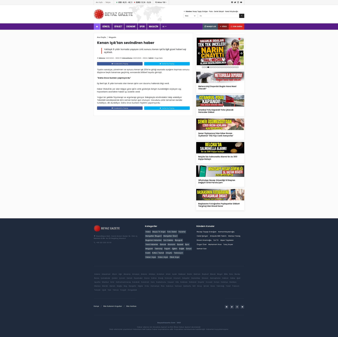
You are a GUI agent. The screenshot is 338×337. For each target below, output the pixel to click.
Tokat (228, 286)
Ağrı (120, 274)
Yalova (116, 290)
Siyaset (180, 244)
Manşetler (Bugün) (153, 236)
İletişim (108, 2)
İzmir (112, 282)
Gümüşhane (215, 278)
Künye (96, 306)
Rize (163, 286)
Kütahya (224, 282)
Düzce (147, 278)
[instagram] (238, 2)
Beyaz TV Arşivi (158, 231)
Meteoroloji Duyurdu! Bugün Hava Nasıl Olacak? (217, 87)
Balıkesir (182, 274)
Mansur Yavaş (234, 236)
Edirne (154, 278)
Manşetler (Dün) (170, 236)
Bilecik (213, 274)
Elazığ (160, 278)
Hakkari (225, 278)
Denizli (129, 278)
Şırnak (206, 286)
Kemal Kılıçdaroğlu (231, 11)
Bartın (189, 274)
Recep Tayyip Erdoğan (200, 11)
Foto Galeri (172, 231)
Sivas (212, 286)
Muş (125, 286)
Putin (211, 11)
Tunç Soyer (228, 244)
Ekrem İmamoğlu (204, 240)
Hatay (232, 278)
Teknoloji (158, 248)
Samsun (178, 286)
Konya (216, 282)
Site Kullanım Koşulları (112, 306)
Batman (197, 274)
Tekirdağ (220, 286)
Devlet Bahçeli (219, 11)
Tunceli (97, 290)
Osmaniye (155, 286)
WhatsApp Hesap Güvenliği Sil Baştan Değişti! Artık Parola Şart (216, 181)
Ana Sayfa (99, 2)
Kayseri (171, 282)
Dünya (188, 248)
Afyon (114, 274)
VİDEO (224, 26)
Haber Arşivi (150, 257)
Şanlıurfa (187, 286)
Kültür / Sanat (158, 253)
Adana (97, 274)
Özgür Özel (201, 244)
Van (109, 290)
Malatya (232, 282)
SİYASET (118, 26)
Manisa (97, 286)
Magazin (112, 37)
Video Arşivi (163, 257)
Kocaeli (209, 282)
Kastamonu (161, 282)
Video (148, 231)
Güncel (163, 244)
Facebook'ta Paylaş (120, 64)
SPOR (142, 26)
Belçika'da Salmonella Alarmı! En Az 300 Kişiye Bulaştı (217, 157)
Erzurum (177, 278)
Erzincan (168, 278)
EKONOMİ (130, 26)
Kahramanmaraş (123, 282)
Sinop (199, 286)
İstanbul (105, 282)
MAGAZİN (153, 26)
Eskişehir (186, 278)
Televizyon (178, 253)
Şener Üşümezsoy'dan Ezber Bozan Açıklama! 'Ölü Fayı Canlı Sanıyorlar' (215, 134)
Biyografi (178, 240)
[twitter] (235, 2)
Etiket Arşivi (174, 257)
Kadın (147, 253)
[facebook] (232, 2)
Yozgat (123, 290)
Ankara (161, 2)
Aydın (174, 274)
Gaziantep (195, 278)
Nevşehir (132, 286)
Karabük (136, 282)
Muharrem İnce (215, 244)
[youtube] (241, 2)
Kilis (177, 282)
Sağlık (181, 248)
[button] (164, 26)
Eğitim (174, 248)
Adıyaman (106, 274)
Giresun (205, 278)
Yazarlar (182, 231)
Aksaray (127, 274)
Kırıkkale (183, 282)
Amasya (135, 274)
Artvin (168, 274)
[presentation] (199, 53)
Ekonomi (171, 244)
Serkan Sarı (202, 248)
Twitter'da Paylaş (167, 64)
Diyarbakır (138, 278)
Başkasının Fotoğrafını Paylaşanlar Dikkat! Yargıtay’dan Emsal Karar (219, 204)
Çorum (122, 278)
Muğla (119, 286)
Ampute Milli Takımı (218, 236)
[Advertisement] (79, 72)
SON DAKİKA (237, 26)
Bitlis (226, 274)
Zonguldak (132, 290)
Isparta (97, 282)
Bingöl (219, 274)
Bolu (231, 274)
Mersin (112, 286)
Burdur (237, 274)
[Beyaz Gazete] (107, 228)
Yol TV (216, 240)
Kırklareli (192, 282)
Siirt (194, 286)
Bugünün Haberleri (153, 240)
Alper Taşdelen (227, 240)
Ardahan (160, 274)
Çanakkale (105, 278)
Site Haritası (131, 306)
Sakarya (169, 286)
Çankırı (115, 278)
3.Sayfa (169, 253)
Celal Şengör (202, 236)
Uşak (104, 290)
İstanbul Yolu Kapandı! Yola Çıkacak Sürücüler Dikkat (215, 111)
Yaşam (167, 248)
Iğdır (239, 278)
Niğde (140, 286)
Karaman (145, 282)
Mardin (105, 286)
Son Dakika (168, 240)
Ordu (147, 286)
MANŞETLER (211, 26)
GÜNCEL (106, 26)
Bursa (96, 278)
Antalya (152, 274)
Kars (153, 282)
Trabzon (235, 286)
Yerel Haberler (151, 244)
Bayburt (205, 274)
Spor (187, 244)
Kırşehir (201, 282)
